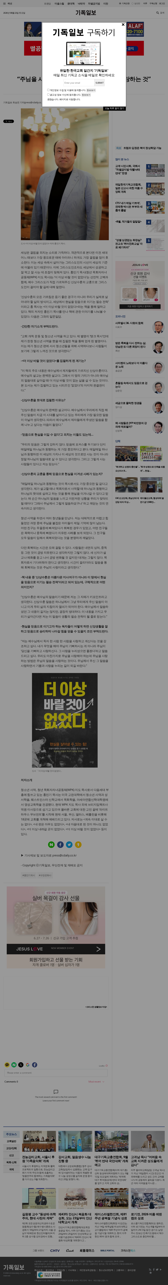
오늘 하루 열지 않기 (114, 108)
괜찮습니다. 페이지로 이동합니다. (63, 99)
